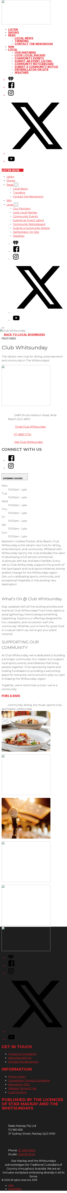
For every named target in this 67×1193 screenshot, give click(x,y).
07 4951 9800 (26, 1150)
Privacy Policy (17, 1076)
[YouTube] (11, 161)
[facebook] (11, 460)
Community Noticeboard (34, 63)
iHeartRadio (15, 1188)
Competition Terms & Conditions (29, 1080)
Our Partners (25, 52)
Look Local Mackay (30, 55)
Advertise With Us (19, 1058)
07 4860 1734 (22, 434)
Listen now (11, 170)
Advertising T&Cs (19, 1084)
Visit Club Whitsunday (28, 442)
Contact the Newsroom (34, 43)
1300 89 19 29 (26, 1154)
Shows (13, 32)
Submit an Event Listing (33, 61)
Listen (13, 29)
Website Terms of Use (22, 1088)
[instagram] (11, 468)
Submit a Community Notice (36, 66)
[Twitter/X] (36, 153)
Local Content (17, 1092)
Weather (21, 72)
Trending (22, 40)
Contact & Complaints (22, 1054)
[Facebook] (11, 87)
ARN (10, 1185)
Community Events (29, 58)
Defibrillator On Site (31, 69)
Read (12, 35)
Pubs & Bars (11, 695)
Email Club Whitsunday (30, 426)
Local (13, 49)
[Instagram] (11, 95)
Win (11, 46)
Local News (24, 38)
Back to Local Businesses (24, 334)
